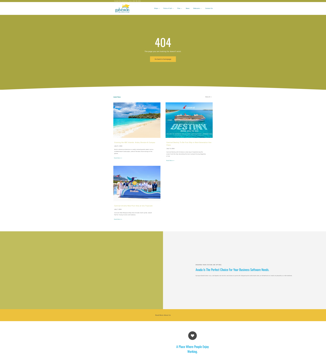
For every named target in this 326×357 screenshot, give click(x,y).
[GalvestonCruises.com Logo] (122, 3)
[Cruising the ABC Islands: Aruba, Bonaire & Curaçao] (136, 120)
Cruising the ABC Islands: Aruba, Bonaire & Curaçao (134, 142)
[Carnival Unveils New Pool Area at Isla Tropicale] (136, 183)
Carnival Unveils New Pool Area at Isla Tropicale (133, 206)
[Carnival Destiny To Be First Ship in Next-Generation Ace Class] (189, 120)
